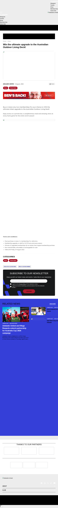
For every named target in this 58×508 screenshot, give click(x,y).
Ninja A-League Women (24, 266)
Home (4, 41)
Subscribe (29, 291)
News (9, 41)
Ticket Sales (13, 88)
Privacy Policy (22, 284)
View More (52, 303)
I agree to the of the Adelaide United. (25, 284)
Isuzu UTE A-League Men (10, 266)
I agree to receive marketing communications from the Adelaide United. (28, 286)
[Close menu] (55, 500)
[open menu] (1, 12)
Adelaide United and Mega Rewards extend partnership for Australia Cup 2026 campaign (14, 329)
